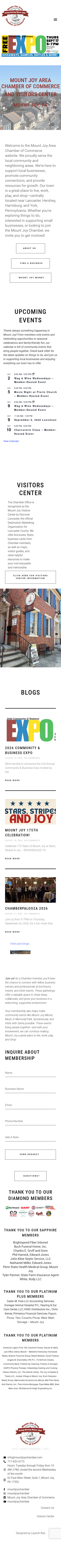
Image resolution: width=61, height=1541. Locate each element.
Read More (12, 780)
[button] (55, 19)
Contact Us (47, 1507)
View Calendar (11, 441)
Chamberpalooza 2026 (26, 908)
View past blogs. (20, 943)
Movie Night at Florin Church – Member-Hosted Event (35, 394)
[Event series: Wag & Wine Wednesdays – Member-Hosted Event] (33, 374)
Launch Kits (38, 1533)
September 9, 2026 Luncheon (35, 419)
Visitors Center (45, 1516)
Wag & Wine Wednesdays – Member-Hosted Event (34, 380)
